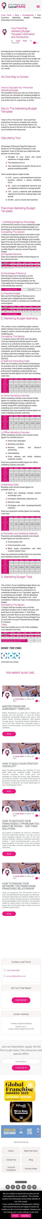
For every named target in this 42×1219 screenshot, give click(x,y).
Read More (25, 1216)
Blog (17, 15)
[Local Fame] (13, 6)
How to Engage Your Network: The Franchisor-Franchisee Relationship (19, 886)
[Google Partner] (21, 1182)
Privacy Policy (31, 1168)
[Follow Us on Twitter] (13, 1187)
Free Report (21, 1000)
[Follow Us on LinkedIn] (18, 1188)
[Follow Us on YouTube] (23, 1188)
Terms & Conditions (11, 1168)
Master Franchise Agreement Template (16, 707)
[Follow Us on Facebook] (7, 1188)
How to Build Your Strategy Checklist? (20, 765)
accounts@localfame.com (16, 976)
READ (9, 734)
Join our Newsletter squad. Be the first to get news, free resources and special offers (21, 1050)
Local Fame (6, 15)
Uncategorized (28, 15)
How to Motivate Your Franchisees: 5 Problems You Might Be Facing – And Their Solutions (20, 824)
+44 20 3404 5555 (13, 970)
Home (11, 1150)
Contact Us (11, 1159)
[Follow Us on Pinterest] (34, 1188)
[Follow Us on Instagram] (29, 1187)
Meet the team (31, 1150)
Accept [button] (15, 1216)
